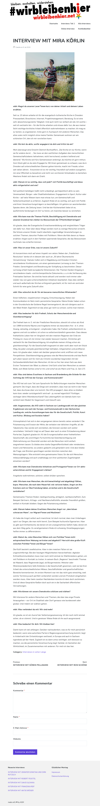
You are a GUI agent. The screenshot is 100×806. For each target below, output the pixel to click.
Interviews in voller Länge (34, 652)
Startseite (54, 24)
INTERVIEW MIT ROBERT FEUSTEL (22, 779)
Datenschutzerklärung (60, 776)
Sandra (18, 47)
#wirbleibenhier (84, 29)
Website (17, 739)
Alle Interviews (84, 24)
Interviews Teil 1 (68, 24)
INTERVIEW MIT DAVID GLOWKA (21, 783)
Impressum (56, 772)
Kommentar (19, 690)
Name (16, 717)
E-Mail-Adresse (20, 728)
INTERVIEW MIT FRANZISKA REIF (21, 786)
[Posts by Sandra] (14, 47)
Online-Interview (68, 29)
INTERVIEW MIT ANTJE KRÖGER (20, 790)
